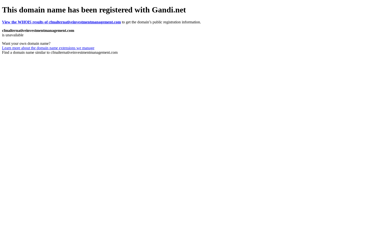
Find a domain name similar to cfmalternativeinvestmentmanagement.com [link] (60, 52)
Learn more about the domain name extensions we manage (48, 48)
